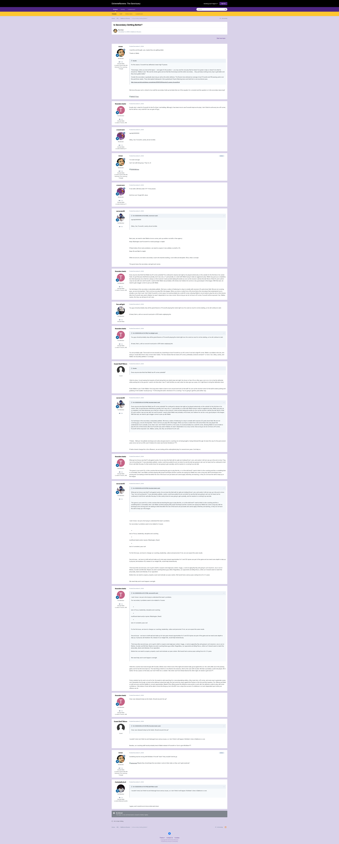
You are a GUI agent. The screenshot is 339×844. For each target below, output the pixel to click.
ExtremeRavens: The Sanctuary (126, 3)
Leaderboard (139, 14)
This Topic (218, 9)
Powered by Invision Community (169, 841)
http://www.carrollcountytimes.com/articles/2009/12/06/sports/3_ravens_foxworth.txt (155, 82)
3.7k (121, 797)
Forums (114, 14)
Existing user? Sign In (210, 3)
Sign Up (223, 3)
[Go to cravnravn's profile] (121, 136)
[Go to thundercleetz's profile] (121, 110)
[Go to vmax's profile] (115, 31)
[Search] (225, 9)
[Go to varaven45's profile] (121, 217)
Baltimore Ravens (136, 32)
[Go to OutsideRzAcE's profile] (121, 788)
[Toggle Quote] (132, 60)
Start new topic (221, 38)
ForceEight (120, 304)
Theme (162, 837)
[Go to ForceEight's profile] (121, 311)
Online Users (128, 14)
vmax (122, 30)
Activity (123, 9)
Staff (121, 14)
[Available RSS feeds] (225, 827)
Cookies (177, 837)
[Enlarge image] (134, 96)
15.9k (121, 62)
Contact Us (169, 837)
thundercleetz (120, 104)
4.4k (121, 119)
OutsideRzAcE (120, 782)
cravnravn (120, 130)
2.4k (121, 319)
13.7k (121, 145)
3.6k (121, 226)
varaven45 (120, 211)
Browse (115, 9)
